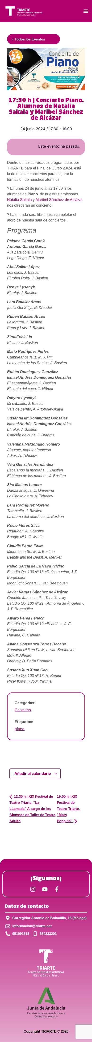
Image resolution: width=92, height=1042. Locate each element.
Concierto (23, 710)
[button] (86, 11)
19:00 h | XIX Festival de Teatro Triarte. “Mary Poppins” (68, 808)
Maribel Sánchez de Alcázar (59, 200)
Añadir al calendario (33, 773)
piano (20, 728)
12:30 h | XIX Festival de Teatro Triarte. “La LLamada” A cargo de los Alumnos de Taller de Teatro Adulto (32, 808)
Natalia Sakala (19, 200)
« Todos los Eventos (28, 39)
